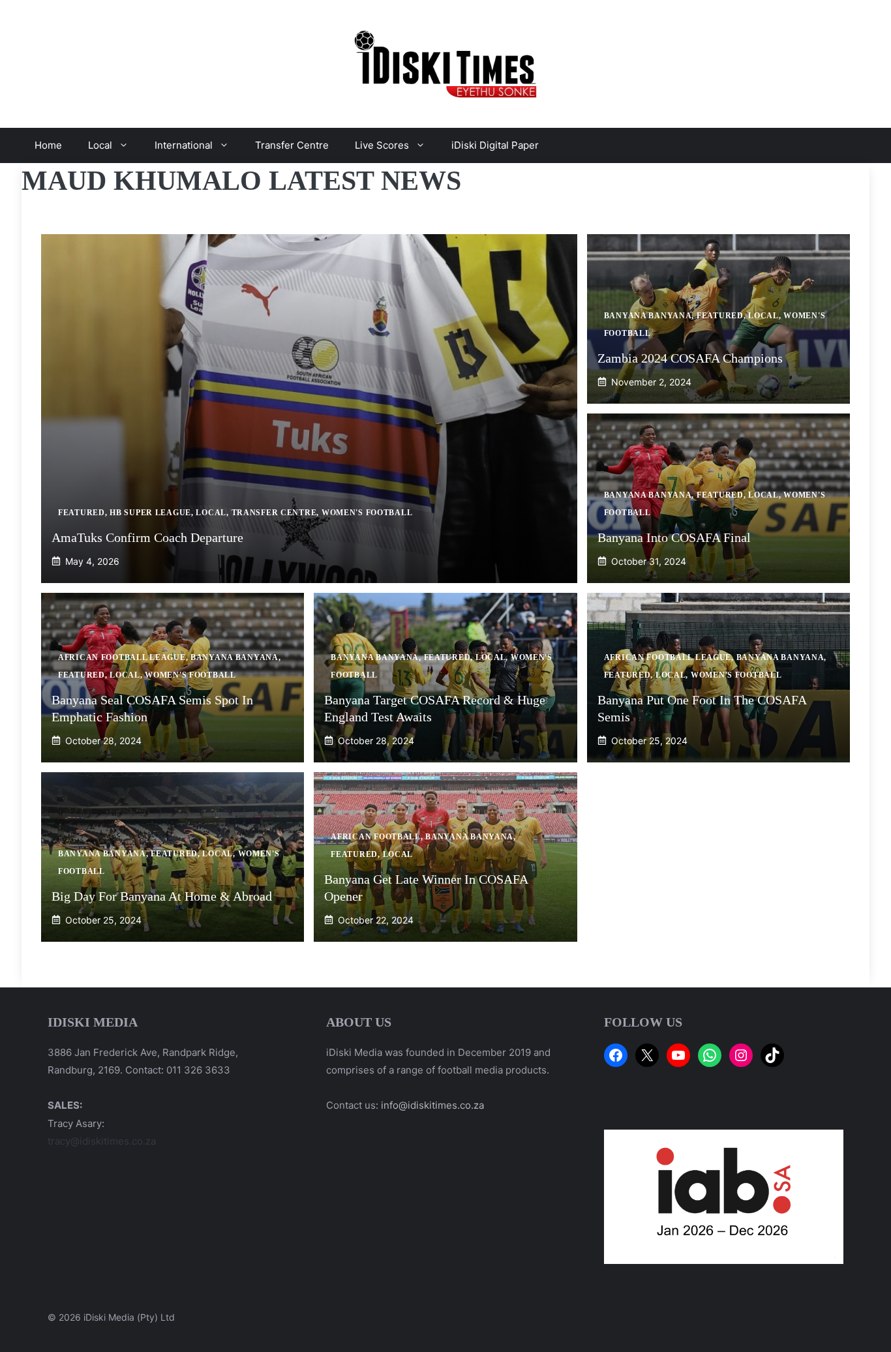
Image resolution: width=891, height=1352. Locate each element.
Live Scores (382, 145)
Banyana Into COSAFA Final (674, 537)
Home (48, 145)
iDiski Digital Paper (495, 145)
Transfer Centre (292, 145)
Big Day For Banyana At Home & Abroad (162, 896)
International (184, 145)
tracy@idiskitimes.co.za (102, 1141)
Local (100, 145)
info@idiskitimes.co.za (432, 1105)
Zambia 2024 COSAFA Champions (690, 358)
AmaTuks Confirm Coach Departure (147, 537)
